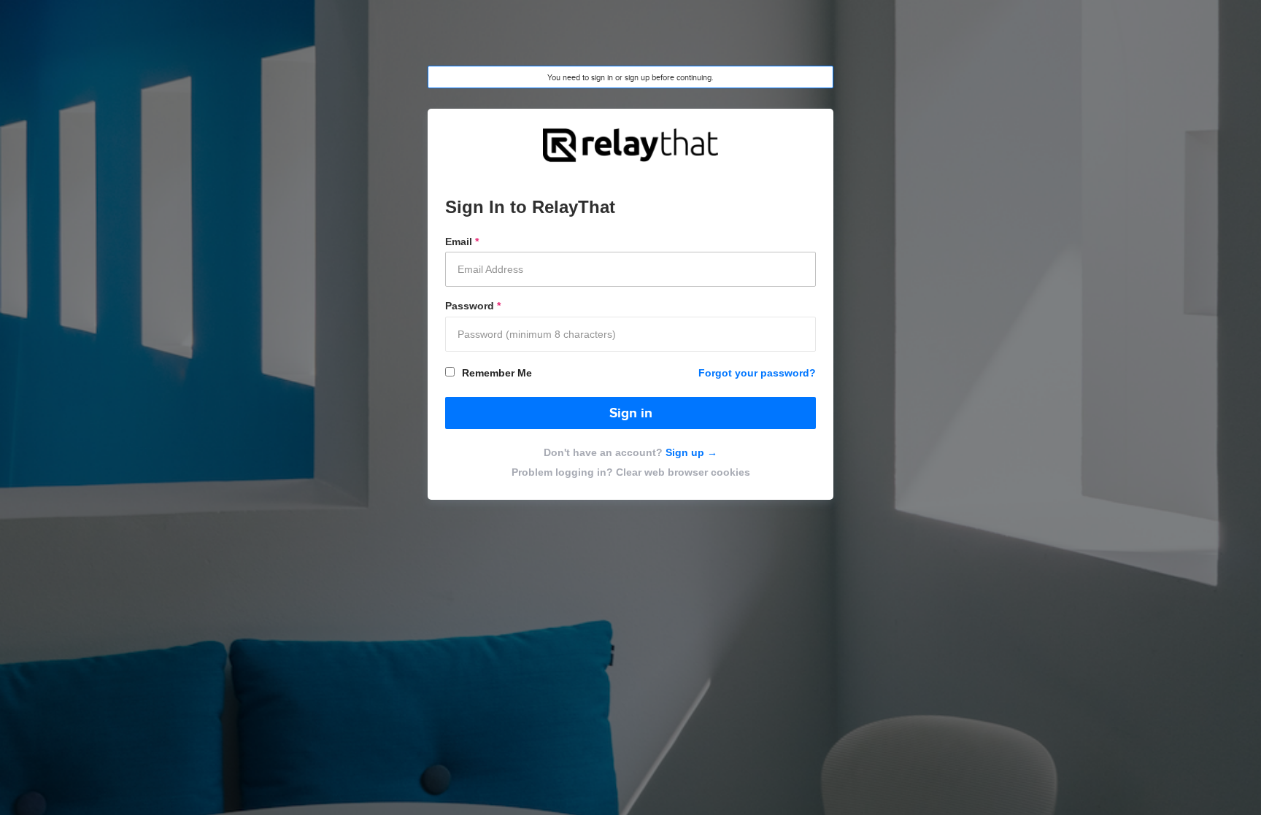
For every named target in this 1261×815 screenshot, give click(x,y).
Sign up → (690, 452)
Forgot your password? (757, 373)
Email (462, 241)
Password (473, 306)
